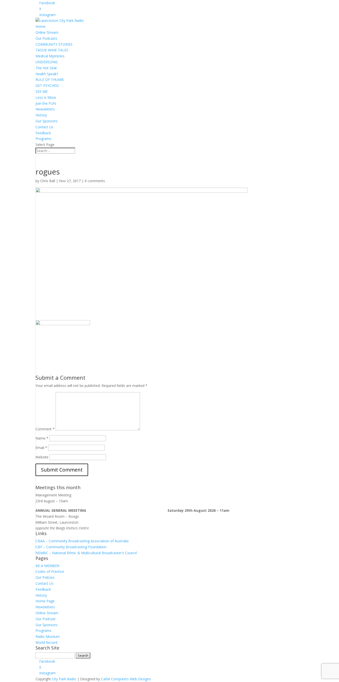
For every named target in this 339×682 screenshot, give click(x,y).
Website (41, 457)
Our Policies (45, 577)
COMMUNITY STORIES (53, 44)
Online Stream (46, 32)
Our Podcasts (46, 38)
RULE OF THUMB (49, 79)
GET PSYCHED (47, 85)
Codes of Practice (49, 571)
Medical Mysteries (50, 56)
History (41, 115)
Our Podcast (45, 618)
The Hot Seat (46, 68)
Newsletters (45, 109)
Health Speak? (46, 73)
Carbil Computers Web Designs (126, 679)
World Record (46, 642)
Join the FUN (45, 103)
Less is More (45, 97)
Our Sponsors (46, 121)
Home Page (45, 601)
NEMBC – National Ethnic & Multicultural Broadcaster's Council (86, 552)
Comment (45, 429)
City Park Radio (64, 679)
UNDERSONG (46, 62)
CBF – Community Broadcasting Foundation (70, 547)
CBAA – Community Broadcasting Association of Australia (82, 541)
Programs (43, 138)
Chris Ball (47, 180)
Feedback (43, 133)
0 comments (95, 180)
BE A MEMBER (47, 565)
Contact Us (44, 127)
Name (41, 438)
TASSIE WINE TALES (51, 50)
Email (41, 447)
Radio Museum (47, 636)
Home (40, 26)
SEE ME (41, 91)
